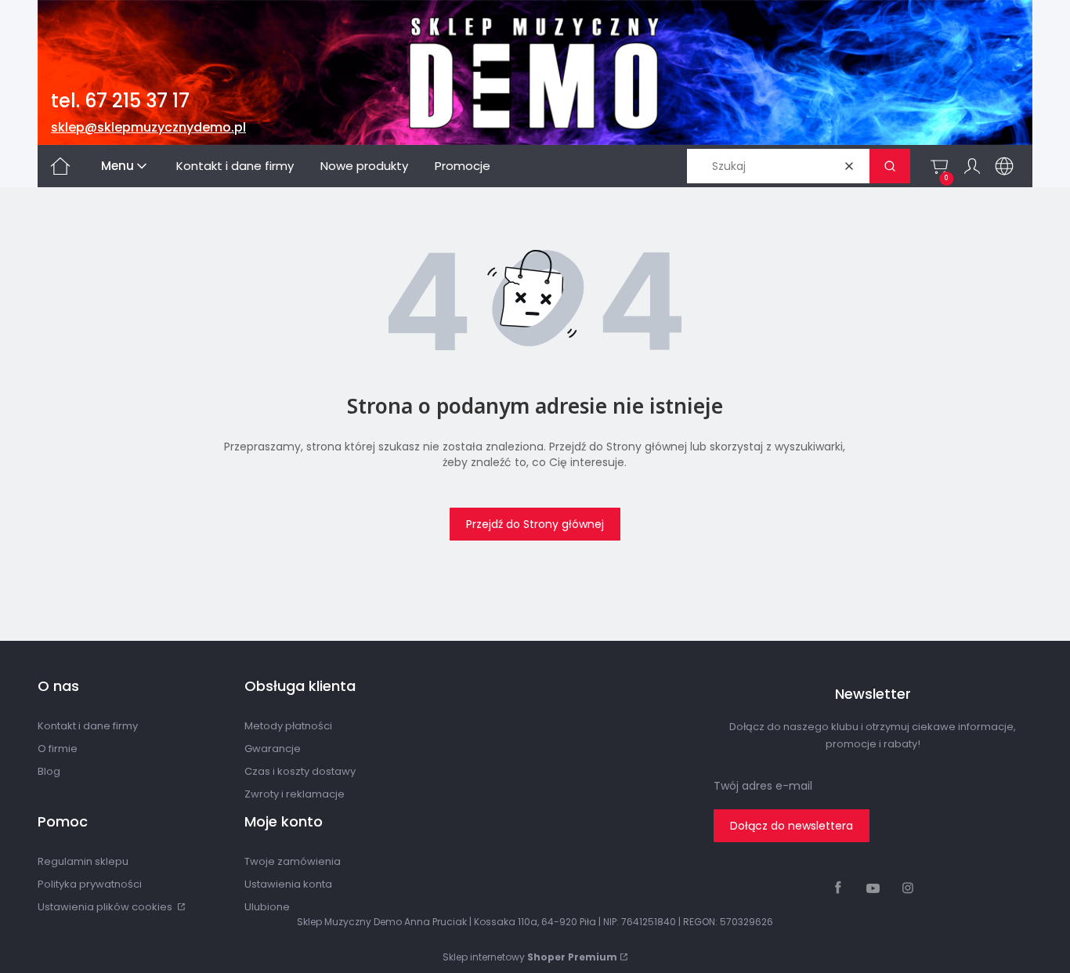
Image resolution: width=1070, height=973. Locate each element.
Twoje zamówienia (292, 861)
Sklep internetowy (530, 957)
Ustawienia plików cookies (106, 906)
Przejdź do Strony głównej (535, 524)
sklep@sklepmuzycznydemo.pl (148, 127)
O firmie (58, 748)
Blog (49, 771)
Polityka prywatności (90, 884)
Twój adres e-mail (763, 786)
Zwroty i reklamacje (294, 794)
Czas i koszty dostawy (300, 771)
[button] (889, 166)
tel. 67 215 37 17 (120, 101)
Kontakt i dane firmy (88, 725)
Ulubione (267, 906)
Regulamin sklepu (83, 861)
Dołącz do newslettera (791, 826)
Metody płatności (288, 725)
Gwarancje (272, 748)
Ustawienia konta (288, 884)
